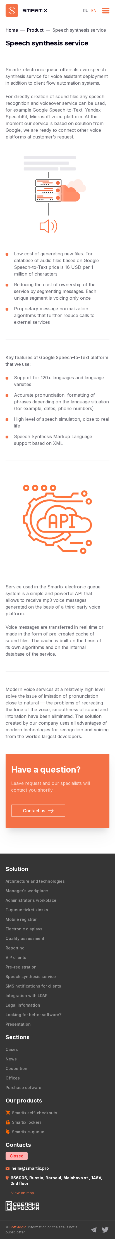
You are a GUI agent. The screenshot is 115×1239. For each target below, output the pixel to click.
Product (35, 30)
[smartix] (42, 10)
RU (85, 10)
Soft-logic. (18, 1227)
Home (12, 30)
